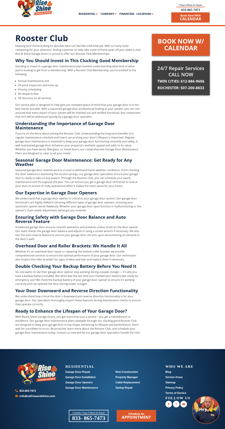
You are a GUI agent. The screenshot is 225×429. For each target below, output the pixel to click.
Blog (168, 371)
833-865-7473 (190, 10)
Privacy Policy (174, 387)
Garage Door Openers (79, 382)
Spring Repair (124, 387)
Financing (126, 14)
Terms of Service (175, 393)
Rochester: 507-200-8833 (180, 87)
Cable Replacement (127, 382)
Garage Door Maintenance (81, 387)
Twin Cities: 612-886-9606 (180, 81)
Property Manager (126, 377)
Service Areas (174, 377)
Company (107, 14)
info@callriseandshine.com (37, 396)
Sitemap (170, 382)
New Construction (126, 371)
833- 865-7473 (88, 418)
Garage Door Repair (77, 371)
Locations (143, 14)
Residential (87, 14)
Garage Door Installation (80, 377)
